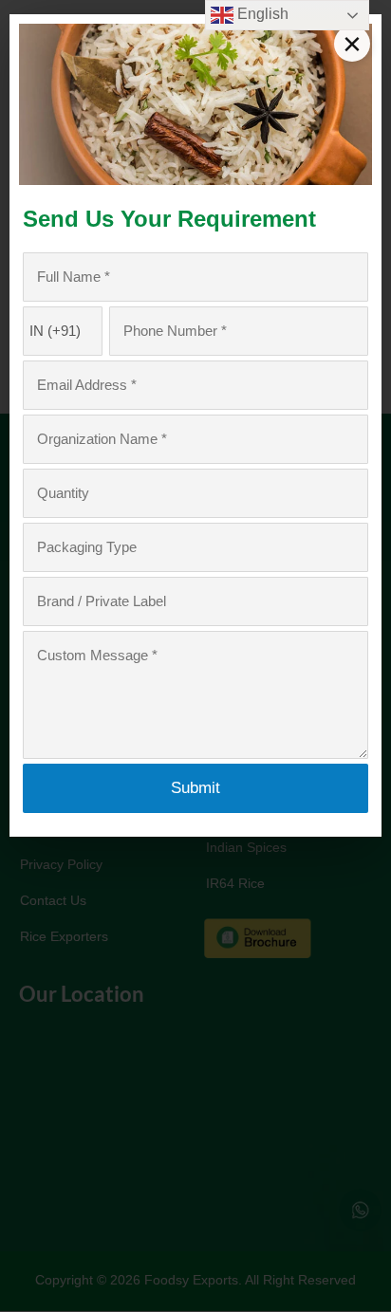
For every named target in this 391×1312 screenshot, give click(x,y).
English (261, 14)
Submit (195, 788)
